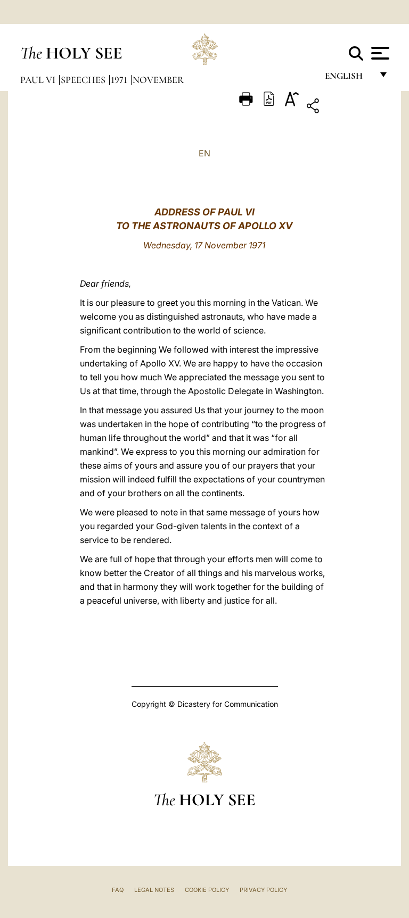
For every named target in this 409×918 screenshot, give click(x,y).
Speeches (84, 80)
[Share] (346, 107)
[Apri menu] (379, 53)
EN (204, 153)
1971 (120, 80)
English (348, 78)
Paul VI (39, 80)
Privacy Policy (263, 890)
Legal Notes (154, 890)
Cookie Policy (207, 890)
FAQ (118, 890)
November (158, 80)
